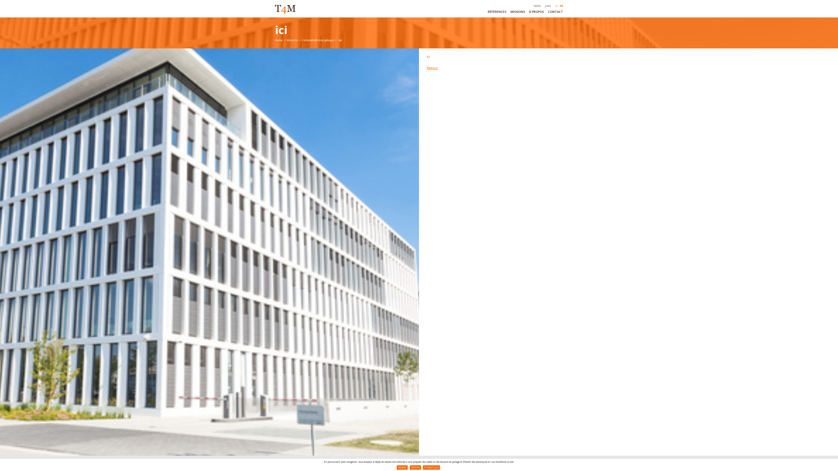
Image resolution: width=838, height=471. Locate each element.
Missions (292, 40)
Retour (432, 68)
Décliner (415, 467)
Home (279, 40)
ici (428, 56)
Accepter (402, 467)
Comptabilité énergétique (318, 40)
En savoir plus (431, 467)
